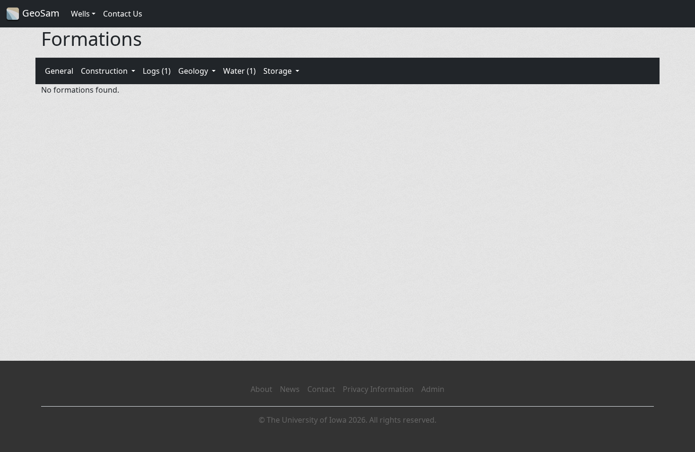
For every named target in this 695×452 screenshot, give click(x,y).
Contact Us (122, 14)
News (290, 389)
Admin (432, 389)
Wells (80, 14)
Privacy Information (378, 389)
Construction (105, 71)
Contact (321, 389)
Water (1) (239, 71)
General (59, 71)
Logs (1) (157, 71)
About (261, 389)
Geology (194, 71)
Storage (278, 71)
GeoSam (40, 13)
